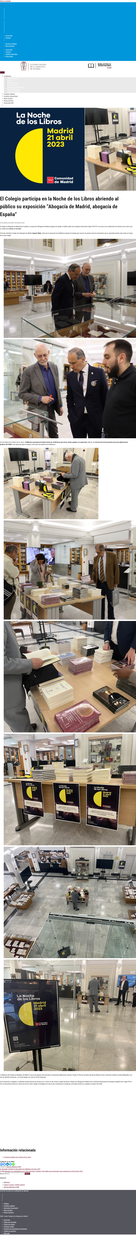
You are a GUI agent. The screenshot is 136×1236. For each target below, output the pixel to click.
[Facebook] (1, 1164)
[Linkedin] (7, 1164)
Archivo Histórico (9, 1212)
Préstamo (10, 80)
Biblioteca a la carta (12, 83)
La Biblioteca (7, 76)
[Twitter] (4, 1164)
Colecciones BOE (9, 103)
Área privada (9, 56)
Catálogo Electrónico (12, 54)
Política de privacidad (10, 1222)
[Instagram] (10, 1164)
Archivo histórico (8, 101)
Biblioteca (7, 1182)
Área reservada (10, 46)
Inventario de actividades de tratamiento (15, 1229)
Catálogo (6, 1204)
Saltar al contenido (5, 1)
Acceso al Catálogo (11, 44)
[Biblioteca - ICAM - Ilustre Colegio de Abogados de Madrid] (100, 66)
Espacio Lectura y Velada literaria (16, 87)
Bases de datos (8, 98)
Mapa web (7, 1233)
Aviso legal (7, 1220)
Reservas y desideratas (13, 89)
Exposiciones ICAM (12, 85)
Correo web (9, 36)
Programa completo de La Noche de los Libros (17, 1157)
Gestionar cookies (9, 1227)
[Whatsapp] (13, 1164)
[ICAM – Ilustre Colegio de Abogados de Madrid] (33, 66)
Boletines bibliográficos (13, 92)
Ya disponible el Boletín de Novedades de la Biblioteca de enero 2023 (20, 1169)
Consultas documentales (11, 96)
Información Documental (11, 1208)
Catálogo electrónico (13, 78)
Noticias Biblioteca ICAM (14, 1167)
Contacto (8, 38)
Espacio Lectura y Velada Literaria (14, 1185)
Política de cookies (9, 1224)
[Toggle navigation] (2, 5)
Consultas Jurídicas (9, 94)
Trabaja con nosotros (10, 1231)
